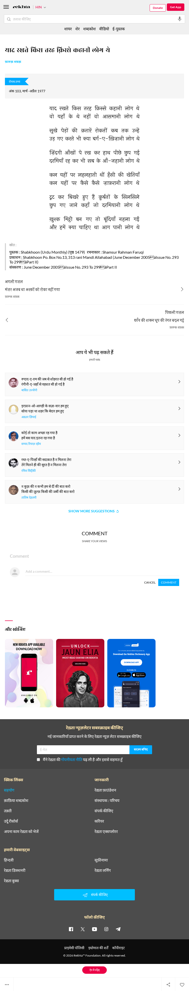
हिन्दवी (9, 860)
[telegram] (118, 929)
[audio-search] (180, 19)
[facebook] (71, 929)
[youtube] (94, 929)
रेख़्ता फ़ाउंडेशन (105, 790)
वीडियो (104, 28)
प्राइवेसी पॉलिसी (74, 948)
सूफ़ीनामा (101, 860)
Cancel (150, 582)
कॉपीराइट (118, 948)
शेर (77, 28)
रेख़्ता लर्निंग (102, 870)
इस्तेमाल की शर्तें (98, 948)
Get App (175, 7)
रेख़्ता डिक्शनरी (14, 870)
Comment (168, 582)
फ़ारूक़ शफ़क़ (13, 62)
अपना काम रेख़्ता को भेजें (21, 831)
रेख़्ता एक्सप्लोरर (106, 831)
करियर (99, 821)
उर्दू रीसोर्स (11, 821)
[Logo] (21, 7)
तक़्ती (8, 811)
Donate (158, 8)
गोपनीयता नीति (71, 759)
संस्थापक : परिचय (106, 800)
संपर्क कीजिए (103, 811)
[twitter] (83, 929)
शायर (68, 28)
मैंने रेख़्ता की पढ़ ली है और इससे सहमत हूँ (83, 759)
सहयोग (9, 790)
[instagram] (106, 929)
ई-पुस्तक (118, 28)
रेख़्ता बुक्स (11, 881)
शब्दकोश (89, 28)
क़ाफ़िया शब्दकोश (16, 800)
